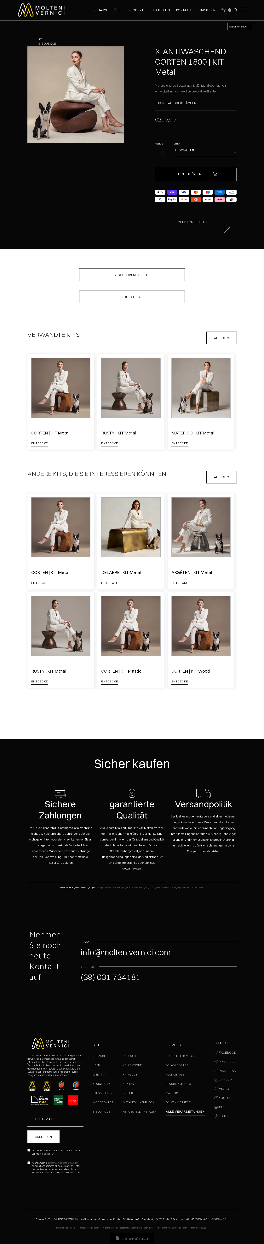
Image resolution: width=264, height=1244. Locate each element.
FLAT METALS (175, 1074)
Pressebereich (104, 1093)
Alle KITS (221, 338)
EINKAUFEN (206, 10)
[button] (229, 10)
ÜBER (118, 10)
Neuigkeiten (102, 1084)
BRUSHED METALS (178, 1084)
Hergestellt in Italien (139, 1111)
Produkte (137, 10)
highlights (161, 10)
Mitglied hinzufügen (138, 1102)
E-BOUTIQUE (101, 1111)
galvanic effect (178, 1102)
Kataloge (130, 1074)
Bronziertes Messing (182, 1056)
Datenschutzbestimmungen (63, 1162)
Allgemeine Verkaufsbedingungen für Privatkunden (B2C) (123, 887)
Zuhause (99, 1056)
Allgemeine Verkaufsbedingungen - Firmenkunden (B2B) (177, 887)
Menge (159, 143)
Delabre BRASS (177, 1065)
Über (96, 1065)
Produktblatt (132, 297)
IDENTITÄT (100, 1074)
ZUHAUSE (101, 10)
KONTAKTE (184, 10)
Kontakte (130, 1084)
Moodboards (103, 1102)
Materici (172, 1093)
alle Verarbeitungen (185, 1111)
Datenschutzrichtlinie (65, 1228)
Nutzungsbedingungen (89, 1228)
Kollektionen (133, 1065)
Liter (177, 143)
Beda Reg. (130, 1093)
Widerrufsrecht (239, 26)
